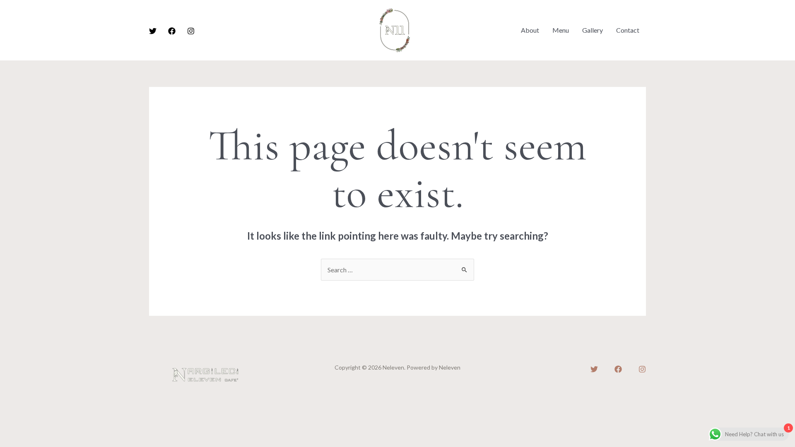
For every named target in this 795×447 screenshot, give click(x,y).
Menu (560, 30)
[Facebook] (172, 31)
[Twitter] (153, 31)
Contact (627, 30)
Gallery (592, 30)
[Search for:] (397, 270)
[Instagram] (191, 31)
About (530, 30)
